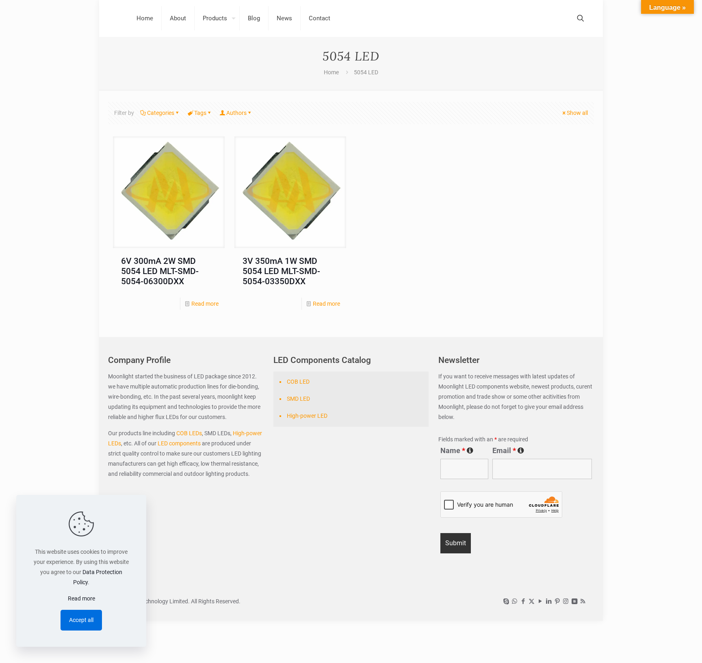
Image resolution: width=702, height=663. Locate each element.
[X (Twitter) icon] (532, 601)
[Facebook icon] (523, 601)
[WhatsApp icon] (514, 601)
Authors (236, 113)
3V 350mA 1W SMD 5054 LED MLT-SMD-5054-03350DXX (281, 271)
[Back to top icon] (663, 646)
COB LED (298, 381)
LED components (178, 443)
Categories (160, 113)
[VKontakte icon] (574, 601)
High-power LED (307, 415)
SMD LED (298, 398)
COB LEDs (189, 433)
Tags (200, 113)
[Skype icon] (506, 601)
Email (508, 451)
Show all (577, 113)
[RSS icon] (583, 601)
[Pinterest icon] (557, 601)
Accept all (81, 620)
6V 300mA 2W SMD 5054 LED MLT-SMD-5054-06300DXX (160, 271)
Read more (205, 303)
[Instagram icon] (566, 601)
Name (456, 451)
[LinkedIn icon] (549, 601)
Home (331, 72)
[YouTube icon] (540, 601)
